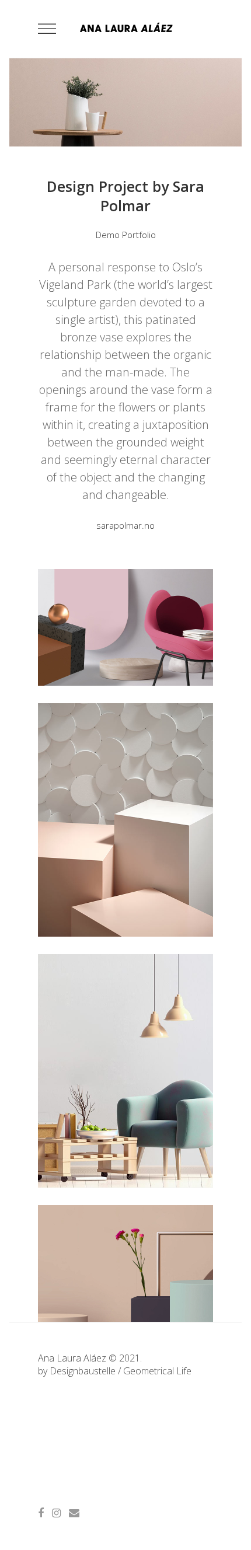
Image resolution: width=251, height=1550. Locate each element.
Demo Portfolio (126, 234)
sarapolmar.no (125, 525)
